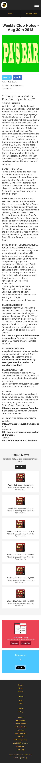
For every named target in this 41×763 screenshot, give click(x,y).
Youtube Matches (20, 724)
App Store (14, 643)
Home (20, 685)
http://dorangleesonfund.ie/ (18, 226)
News (10, 14)
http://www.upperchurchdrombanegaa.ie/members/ (20, 337)
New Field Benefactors (20, 743)
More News (20, 467)
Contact (20, 709)
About (20, 703)
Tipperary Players (20, 733)
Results (20, 697)
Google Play (25, 643)
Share (16, 77)
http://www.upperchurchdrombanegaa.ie (20, 425)
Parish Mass (20, 720)
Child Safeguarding (20, 740)
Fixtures (20, 691)
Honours (20, 717)
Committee (20, 730)
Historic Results (20, 727)
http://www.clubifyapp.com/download (20, 409)
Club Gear (20, 737)
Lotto (20, 700)
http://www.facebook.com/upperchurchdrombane (20, 433)
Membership (20, 746)
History (20, 712)
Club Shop (20, 749)
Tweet (5, 77)
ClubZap (24, 758)
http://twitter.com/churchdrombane (19, 440)
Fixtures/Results (31, 14)
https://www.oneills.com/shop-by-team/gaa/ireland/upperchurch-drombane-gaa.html (19, 362)
